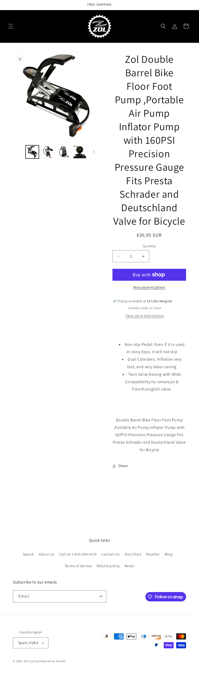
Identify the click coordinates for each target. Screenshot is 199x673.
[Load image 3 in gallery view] (63, 152)
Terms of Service (78, 566)
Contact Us (110, 554)
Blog (168, 554)
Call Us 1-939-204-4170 (77, 554)
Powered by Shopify (52, 661)
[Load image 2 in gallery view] (48, 152)
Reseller (153, 554)
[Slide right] (94, 151)
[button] (11, 26)
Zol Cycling (31, 661)
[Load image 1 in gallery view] (32, 152)
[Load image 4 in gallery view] (79, 152)
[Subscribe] (100, 596)
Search (28, 554)
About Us (46, 554)
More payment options (149, 287)
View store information (145, 315)
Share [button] (123, 465)
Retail (129, 566)
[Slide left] (18, 151)
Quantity (149, 246)
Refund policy (108, 566)
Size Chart (133, 554)
